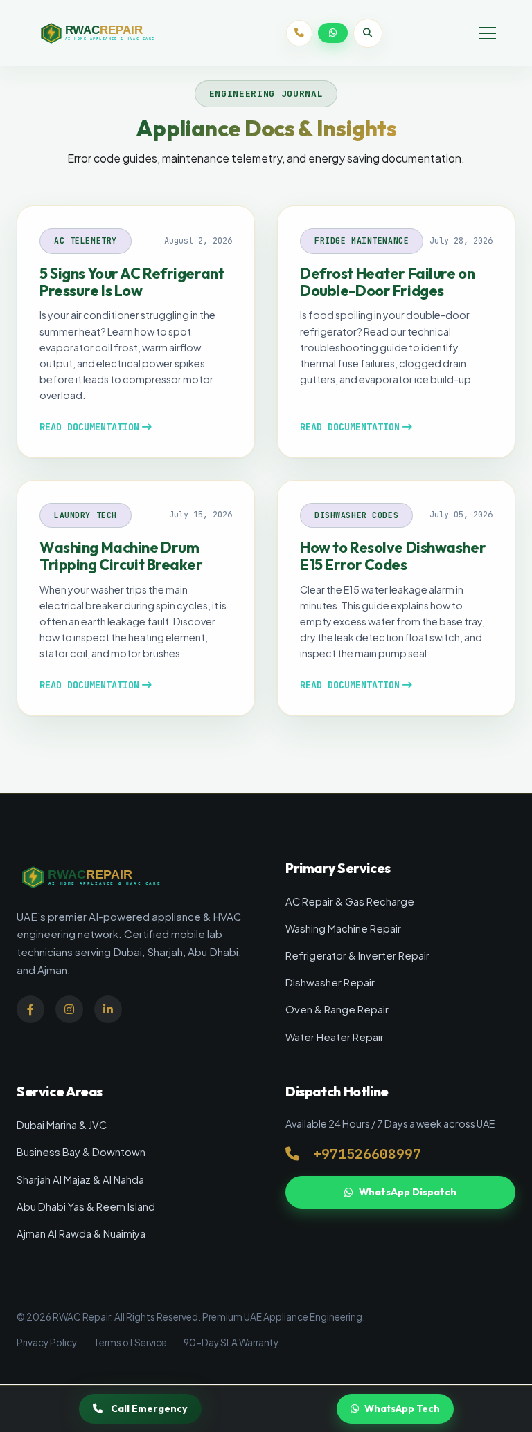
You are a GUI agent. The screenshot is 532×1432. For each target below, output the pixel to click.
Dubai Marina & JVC (62, 1125)
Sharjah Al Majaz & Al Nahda (80, 1179)
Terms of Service (130, 1342)
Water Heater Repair (334, 1037)
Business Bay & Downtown (81, 1152)
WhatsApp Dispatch (407, 1192)
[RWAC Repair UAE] (112, 33)
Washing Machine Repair (343, 928)
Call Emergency (149, 1408)
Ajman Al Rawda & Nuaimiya (81, 1233)
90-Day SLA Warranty (231, 1342)
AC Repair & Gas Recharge (349, 901)
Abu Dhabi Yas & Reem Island (86, 1206)
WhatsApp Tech (402, 1408)
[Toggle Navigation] (487, 33)
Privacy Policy (47, 1342)
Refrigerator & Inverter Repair (357, 955)
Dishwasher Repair (330, 982)
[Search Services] (367, 33)
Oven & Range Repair (337, 1009)
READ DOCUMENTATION (89, 427)
